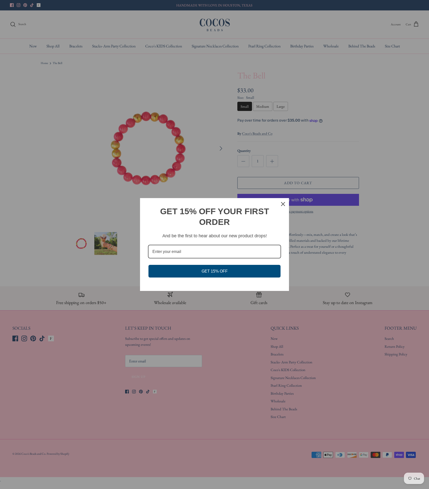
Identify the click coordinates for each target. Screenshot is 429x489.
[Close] (283, 204)
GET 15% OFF (215, 271)
